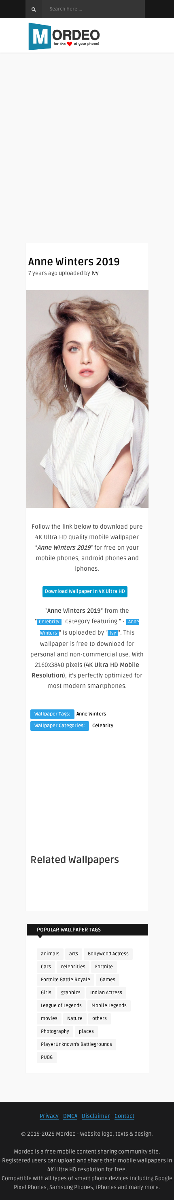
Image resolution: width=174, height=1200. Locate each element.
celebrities (73, 967)
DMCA (70, 1116)
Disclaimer (96, 1116)
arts (73, 954)
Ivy (95, 273)
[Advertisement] (87, 156)
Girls (46, 993)
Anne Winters (91, 714)
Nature (75, 1019)
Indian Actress (106, 993)
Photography (55, 1032)
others (99, 1019)
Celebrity (49, 622)
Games (107, 980)
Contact (124, 1116)
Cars (46, 967)
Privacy (49, 1116)
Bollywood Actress (108, 954)
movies (49, 1019)
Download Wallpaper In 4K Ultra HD (85, 591)
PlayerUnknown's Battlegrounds (76, 1044)
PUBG (47, 1057)
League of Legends (61, 1006)
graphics (71, 993)
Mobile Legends (109, 1006)
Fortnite (104, 967)
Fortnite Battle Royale (65, 980)
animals (50, 954)
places (86, 1032)
